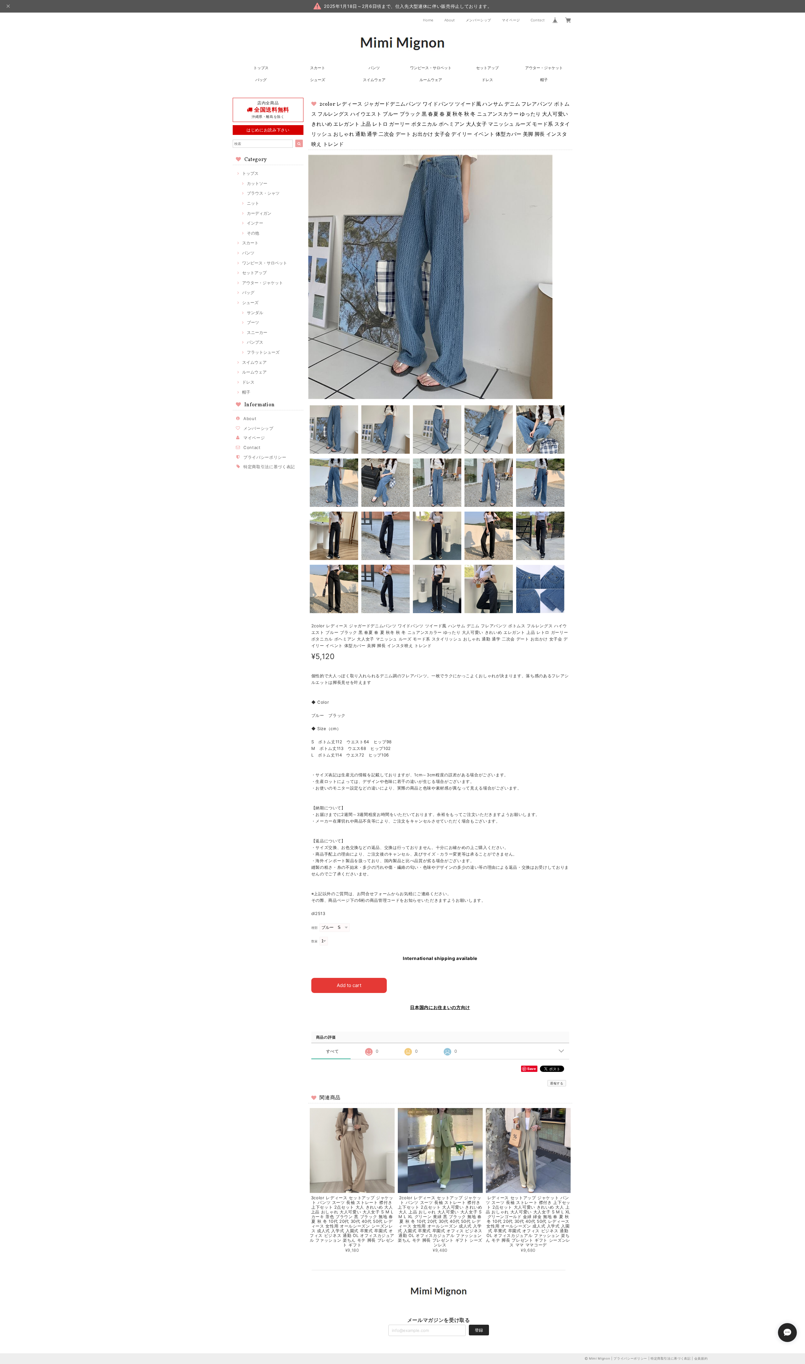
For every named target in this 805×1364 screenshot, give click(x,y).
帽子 (544, 79)
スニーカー (257, 332)
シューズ (317, 79)
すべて (332, 1051)
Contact (538, 20)
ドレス (487, 79)
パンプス (255, 342)
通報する (557, 1083)
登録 (479, 1330)
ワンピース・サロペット (431, 67)
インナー (255, 222)
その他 (253, 233)
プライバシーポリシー (264, 457)
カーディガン (259, 213)
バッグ (261, 79)
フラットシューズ (263, 352)
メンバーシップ (478, 20)
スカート (317, 67)
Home (428, 20)
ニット (253, 203)
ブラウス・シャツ (263, 193)
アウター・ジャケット (544, 67)
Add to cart (349, 985)
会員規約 (701, 1358)
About (449, 20)
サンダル (255, 312)
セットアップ (487, 67)
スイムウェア (374, 79)
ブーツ (253, 322)
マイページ (511, 20)
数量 (314, 941)
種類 (314, 928)
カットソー (257, 183)
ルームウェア (430, 79)
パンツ (374, 67)
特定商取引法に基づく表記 (269, 466)
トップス (261, 67)
